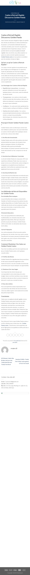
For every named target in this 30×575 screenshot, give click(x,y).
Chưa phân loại (15, 13)
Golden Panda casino (7, 57)
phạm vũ (22, 22)
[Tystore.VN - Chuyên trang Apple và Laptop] (15, 3)
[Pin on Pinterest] (19, 335)
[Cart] (28, 3)
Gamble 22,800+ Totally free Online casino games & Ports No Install (22, 361)
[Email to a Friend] (16, 335)
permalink (15, 342)
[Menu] (2, 3)
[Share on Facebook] (10, 335)
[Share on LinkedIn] (22, 335)
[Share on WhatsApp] (7, 335)
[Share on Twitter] (13, 335)
